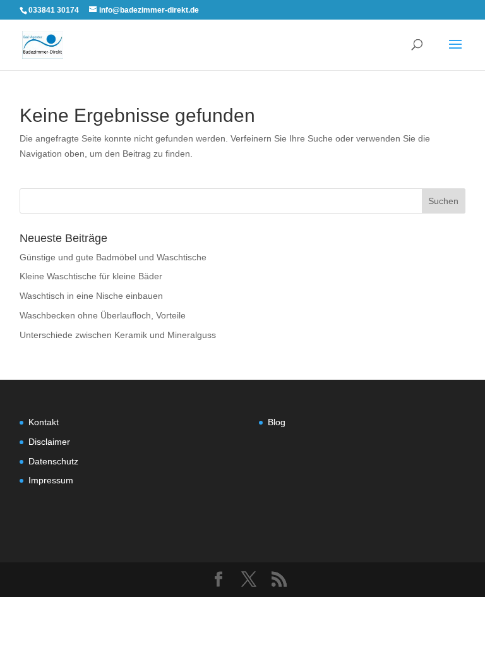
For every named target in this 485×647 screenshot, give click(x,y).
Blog (276, 422)
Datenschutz (53, 461)
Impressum (50, 480)
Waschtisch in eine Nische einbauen (91, 296)
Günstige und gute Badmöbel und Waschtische (113, 257)
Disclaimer (49, 442)
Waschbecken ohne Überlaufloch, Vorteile (103, 315)
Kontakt (43, 422)
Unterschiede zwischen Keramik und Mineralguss (118, 335)
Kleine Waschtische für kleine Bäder (91, 276)
